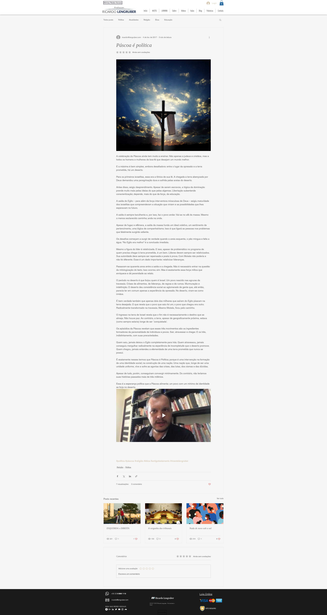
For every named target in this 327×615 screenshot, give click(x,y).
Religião (147, 20)
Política (121, 20)
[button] (221, 2)
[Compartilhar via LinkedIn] (130, 476)
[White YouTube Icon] (119, 609)
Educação (168, 20)
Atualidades (133, 20)
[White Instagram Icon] (122, 609)
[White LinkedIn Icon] (113, 609)
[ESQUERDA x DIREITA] (122, 513)
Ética (157, 20)
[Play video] (163, 415)
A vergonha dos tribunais (160, 528)
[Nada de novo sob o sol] (204, 513)
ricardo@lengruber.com (120, 600)
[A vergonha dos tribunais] (163, 513)
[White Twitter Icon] (116, 609)
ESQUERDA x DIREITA (118, 528)
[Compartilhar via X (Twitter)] (123, 476)
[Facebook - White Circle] (106, 609)
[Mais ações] (209, 37)
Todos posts (108, 20)
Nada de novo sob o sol (200, 528)
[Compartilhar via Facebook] (117, 476)
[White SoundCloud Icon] (125, 609)
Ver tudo (220, 498)
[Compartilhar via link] (136, 476)
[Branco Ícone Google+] (109, 609)
